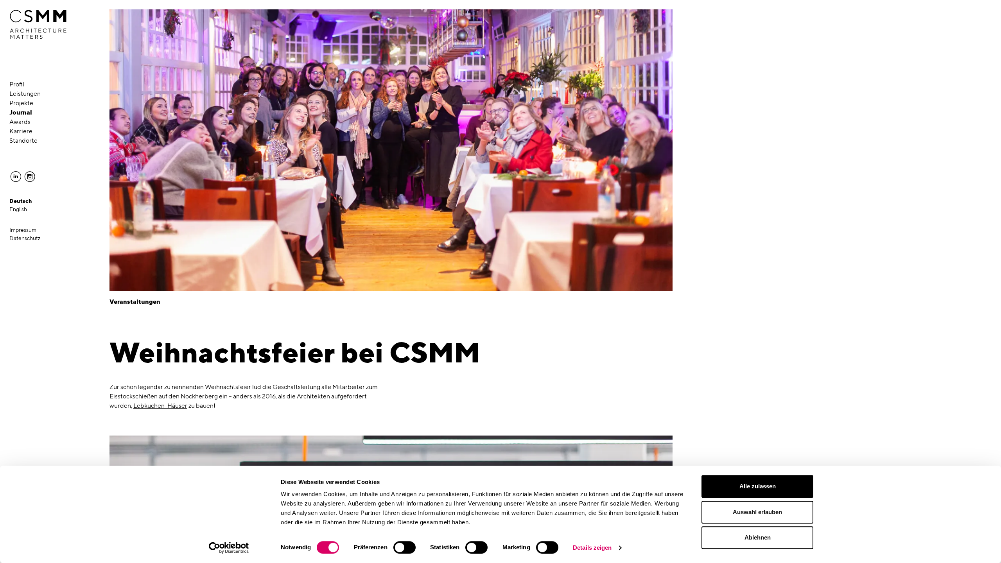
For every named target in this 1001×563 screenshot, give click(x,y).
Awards (19, 122)
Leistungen (25, 93)
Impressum (22, 230)
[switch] (404, 547)
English (18, 209)
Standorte (23, 140)
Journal (20, 112)
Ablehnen (757, 537)
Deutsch (20, 201)
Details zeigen (592, 547)
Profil (16, 84)
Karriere (20, 131)
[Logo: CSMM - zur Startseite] (38, 24)
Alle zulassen (757, 486)
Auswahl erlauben (757, 512)
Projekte (21, 103)
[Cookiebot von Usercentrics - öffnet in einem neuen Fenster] (229, 548)
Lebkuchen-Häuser (160, 405)
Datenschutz (25, 238)
